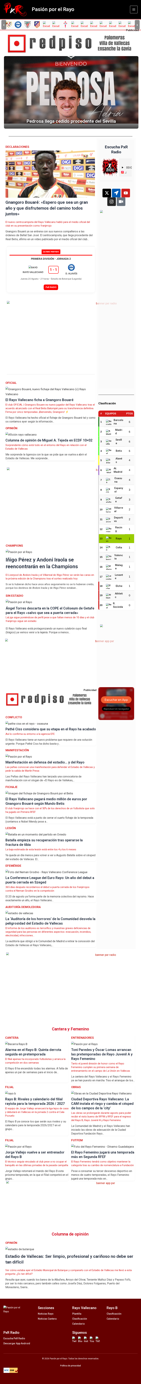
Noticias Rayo (45, 1313)
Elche (119, 586)
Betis (119, 450)
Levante (119, 576)
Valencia (118, 557)
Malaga (119, 567)
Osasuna (118, 480)
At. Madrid (118, 470)
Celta (119, 547)
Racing (118, 529)
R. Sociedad (118, 605)
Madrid (118, 431)
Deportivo (118, 519)
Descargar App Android (16, 1343)
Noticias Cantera (47, 1318)
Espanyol (118, 490)
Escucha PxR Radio (14, 1338)
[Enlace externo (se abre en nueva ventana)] (72, 43)
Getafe (118, 499)
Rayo (119, 538)
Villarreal (118, 509)
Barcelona (118, 422)
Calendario (78, 1323)
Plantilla (76, 1313)
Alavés (119, 460)
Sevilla (119, 441)
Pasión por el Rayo (53, 9)
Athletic (119, 595)
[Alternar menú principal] (134, 9)
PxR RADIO (51, 287)
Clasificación (79, 1318)
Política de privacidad (70, 1365)
